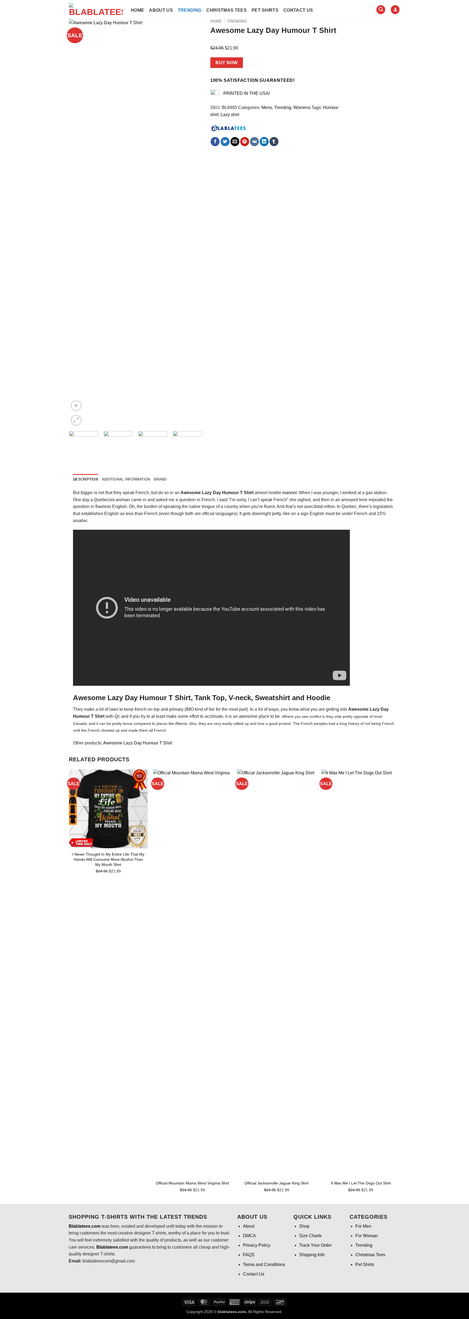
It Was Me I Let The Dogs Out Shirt (361, 1183)
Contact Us (298, 10)
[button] (380, 9)
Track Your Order (315, 1245)
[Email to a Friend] (234, 141)
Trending (190, 10)
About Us (161, 10)
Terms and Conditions (264, 1264)
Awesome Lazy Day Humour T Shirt (137, 743)
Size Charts (310, 1235)
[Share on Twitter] (225, 141)
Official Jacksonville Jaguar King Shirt (277, 1183)
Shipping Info (312, 1254)
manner (289, 492)
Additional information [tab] (126, 479)
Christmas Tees (226, 10)
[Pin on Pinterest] (244, 141)
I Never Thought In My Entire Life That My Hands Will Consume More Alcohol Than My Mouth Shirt (108, 859)
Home (137, 10)
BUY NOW (226, 62)
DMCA (249, 1235)
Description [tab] (85, 479)
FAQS (249, 1254)
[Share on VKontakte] (254, 141)
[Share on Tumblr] (274, 141)
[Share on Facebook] (215, 141)
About (248, 1226)
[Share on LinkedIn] (264, 141)
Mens (266, 107)
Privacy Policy (256, 1245)
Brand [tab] (160, 479)
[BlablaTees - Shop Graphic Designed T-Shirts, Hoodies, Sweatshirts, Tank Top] (96, 9)
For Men (363, 1226)
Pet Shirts (265, 10)
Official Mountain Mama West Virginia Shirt (192, 1183)
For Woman (366, 1235)
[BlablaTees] (228, 127)
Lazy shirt (230, 114)
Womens (301, 107)
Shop (304, 1226)
